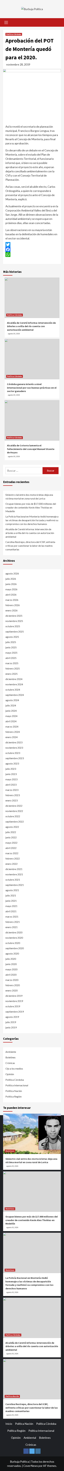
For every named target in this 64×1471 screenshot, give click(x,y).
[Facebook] (32, 249)
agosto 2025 (12, 636)
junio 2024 (11, 710)
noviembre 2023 (14, 747)
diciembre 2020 (13, 932)
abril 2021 (10, 911)
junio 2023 (11, 774)
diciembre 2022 (13, 805)
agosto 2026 (12, 573)
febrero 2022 (12, 858)
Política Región (13, 1096)
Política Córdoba (13, 34)
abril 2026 (10, 594)
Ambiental (30, 1437)
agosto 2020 (12, 953)
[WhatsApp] (32, 254)
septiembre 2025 (14, 631)
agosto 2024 (12, 700)
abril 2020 (10, 974)
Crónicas (10, 1062)
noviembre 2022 (14, 810)
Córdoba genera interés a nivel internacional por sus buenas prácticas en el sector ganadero (32, 388)
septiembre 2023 (14, 758)
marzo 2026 (11, 599)
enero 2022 (11, 863)
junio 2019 (11, 1027)
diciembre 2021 (13, 869)
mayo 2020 (11, 969)
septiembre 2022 (14, 821)
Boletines (10, 1057)
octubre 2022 (12, 816)
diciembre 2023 (13, 742)
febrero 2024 (12, 731)
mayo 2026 (11, 589)
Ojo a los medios (14, 1068)
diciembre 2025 (13, 615)
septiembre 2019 (14, 1011)
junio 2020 (11, 964)
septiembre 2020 (14, 948)
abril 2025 (10, 657)
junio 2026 (11, 584)
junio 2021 (11, 900)
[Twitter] (32, 244)
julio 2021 (10, 895)
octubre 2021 (12, 879)
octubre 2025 (12, 626)
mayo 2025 (11, 652)
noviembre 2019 (14, 1001)
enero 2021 (11, 927)
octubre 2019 (12, 1006)
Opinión (9, 1074)
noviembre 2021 (14, 874)
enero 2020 (11, 990)
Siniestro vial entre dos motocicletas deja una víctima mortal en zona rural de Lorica (29, 496)
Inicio (8, 1423)
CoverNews (30, 1465)
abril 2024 (10, 721)
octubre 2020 (12, 942)
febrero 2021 (12, 921)
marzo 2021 (11, 916)
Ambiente (10, 1051)
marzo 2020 (11, 979)
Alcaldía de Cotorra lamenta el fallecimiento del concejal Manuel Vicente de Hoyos (30, 449)
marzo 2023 (11, 789)
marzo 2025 (11, 663)
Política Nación (13, 1090)
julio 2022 (10, 832)
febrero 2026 (12, 605)
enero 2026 (11, 610)
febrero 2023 (12, 795)
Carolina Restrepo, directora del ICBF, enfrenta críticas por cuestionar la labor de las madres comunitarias (30, 545)
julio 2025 (10, 642)
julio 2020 (10, 958)
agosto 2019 (12, 1016)
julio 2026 (10, 578)
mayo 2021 (11, 905)
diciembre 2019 (13, 995)
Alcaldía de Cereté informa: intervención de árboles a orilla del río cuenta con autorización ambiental (31, 326)
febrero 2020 (12, 985)
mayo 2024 (11, 715)
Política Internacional (16, 1085)
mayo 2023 (11, 779)
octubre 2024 (12, 689)
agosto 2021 (12, 890)
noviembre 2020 (14, 937)
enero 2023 (11, 800)
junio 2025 (11, 647)
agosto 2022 (12, 826)
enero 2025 (11, 673)
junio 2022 (11, 837)
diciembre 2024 (13, 679)
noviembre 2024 (14, 684)
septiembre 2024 (14, 694)
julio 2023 (10, 768)
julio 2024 (10, 705)
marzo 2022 (11, 853)
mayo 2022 (11, 842)
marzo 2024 (11, 726)
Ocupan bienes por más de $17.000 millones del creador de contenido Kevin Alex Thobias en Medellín (30, 507)
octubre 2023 (12, 752)
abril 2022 (10, 847)
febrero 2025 (12, 668)
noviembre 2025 (14, 620)
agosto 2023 (12, 763)
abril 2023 (10, 784)
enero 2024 (11, 737)
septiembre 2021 (14, 884)
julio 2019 (10, 1022)
